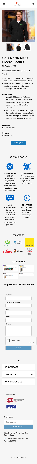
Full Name (8, 295)
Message (8, 324)
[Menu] (4, 4)
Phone (7, 316)
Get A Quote (18, 143)
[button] (18, 348)
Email (7, 309)
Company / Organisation (13, 302)
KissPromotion (21, 457)
